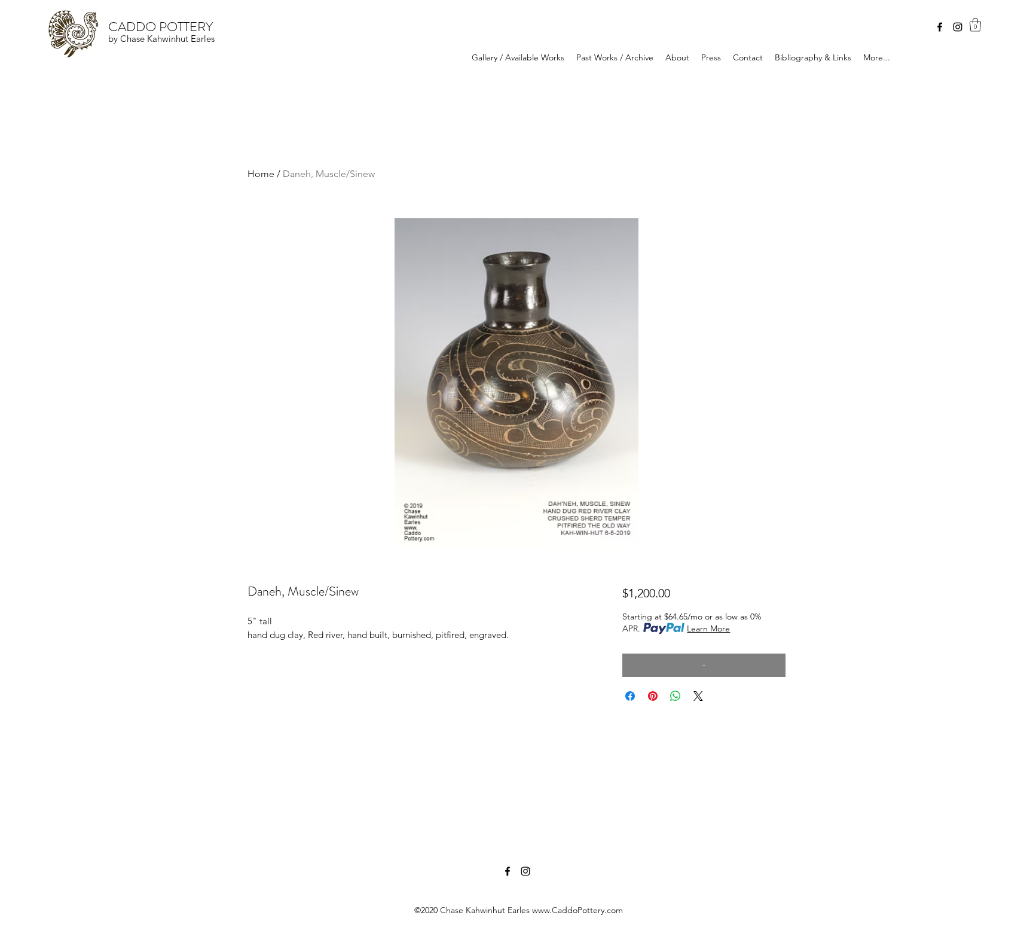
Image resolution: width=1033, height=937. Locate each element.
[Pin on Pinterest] (653, 696)
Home (260, 173)
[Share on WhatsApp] (675, 696)
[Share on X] (698, 696)
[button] (975, 25)
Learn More (708, 628)
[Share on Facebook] (630, 696)
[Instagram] (958, 27)
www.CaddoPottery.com (577, 910)
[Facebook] (940, 27)
